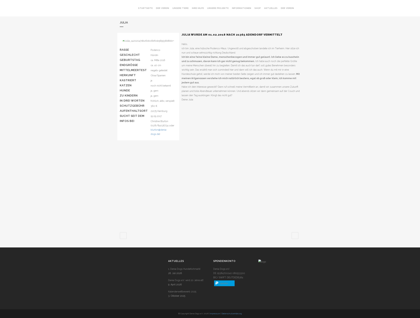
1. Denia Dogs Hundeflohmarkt (184, 269)
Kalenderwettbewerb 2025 (182, 291)
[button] (224, 283)
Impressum (215, 313)
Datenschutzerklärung (232, 313)
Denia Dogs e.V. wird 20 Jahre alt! (185, 280)
